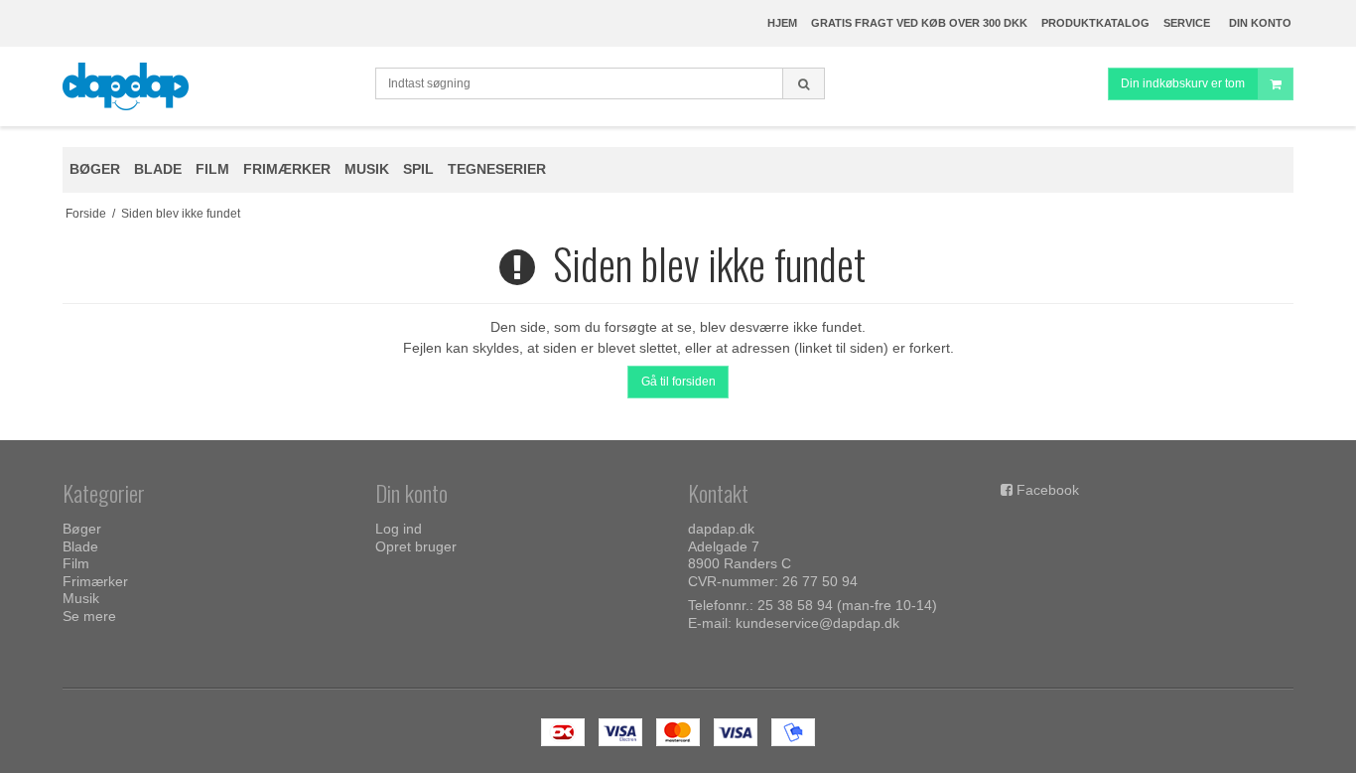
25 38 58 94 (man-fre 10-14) (847, 605)
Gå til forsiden (678, 381)
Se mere (89, 616)
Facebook (1048, 490)
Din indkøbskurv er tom (1183, 83)
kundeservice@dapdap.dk (817, 623)
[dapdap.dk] (209, 86)
